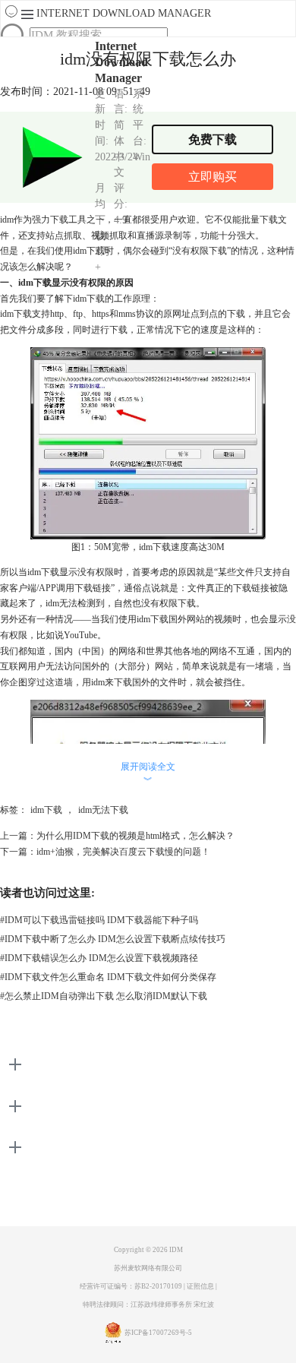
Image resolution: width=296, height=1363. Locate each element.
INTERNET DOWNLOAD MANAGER (123, 13)
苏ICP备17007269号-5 (158, 1332)
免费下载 (212, 139)
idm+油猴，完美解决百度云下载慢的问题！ (123, 851)
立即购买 (212, 176)
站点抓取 (64, 235)
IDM (176, 1250)
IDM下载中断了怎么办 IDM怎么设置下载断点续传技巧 (112, 939)
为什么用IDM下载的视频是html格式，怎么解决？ (135, 835)
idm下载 (46, 810)
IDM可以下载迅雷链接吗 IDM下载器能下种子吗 (99, 920)
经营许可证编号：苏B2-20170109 (131, 1286)
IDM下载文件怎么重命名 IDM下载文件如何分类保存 (108, 977)
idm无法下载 (103, 810)
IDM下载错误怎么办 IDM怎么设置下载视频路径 (99, 958)
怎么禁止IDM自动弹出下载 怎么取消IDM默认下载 (103, 996)
